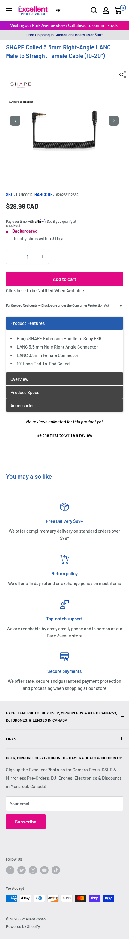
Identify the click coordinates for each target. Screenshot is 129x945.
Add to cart (64, 279)
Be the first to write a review (64, 435)
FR (58, 10)
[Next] (114, 121)
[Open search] (94, 10)
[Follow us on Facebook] (10, 870)
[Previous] (15, 121)
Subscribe (26, 821)
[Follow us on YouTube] (44, 870)
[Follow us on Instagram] (33, 870)
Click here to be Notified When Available (45, 290)
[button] (64, 434)
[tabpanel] (64, 344)
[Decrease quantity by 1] (12, 257)
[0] (118, 10)
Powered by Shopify (23, 926)
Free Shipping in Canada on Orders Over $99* (64, 34)
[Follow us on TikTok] (56, 870)
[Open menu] (9, 10)
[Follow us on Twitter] (21, 870)
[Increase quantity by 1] (42, 257)
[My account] (106, 10)
